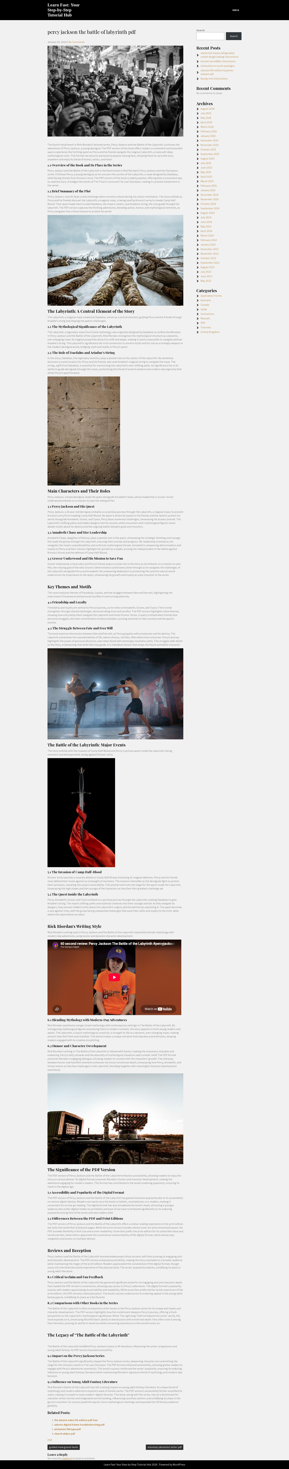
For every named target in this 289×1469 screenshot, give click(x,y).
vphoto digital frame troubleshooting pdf (79, 1424)
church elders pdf (64, 1433)
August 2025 (208, 158)
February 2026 (209, 131)
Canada (205, 305)
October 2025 (208, 149)
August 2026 (208, 109)
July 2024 (206, 217)
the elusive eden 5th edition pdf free (76, 1420)
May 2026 (206, 118)
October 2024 (208, 204)
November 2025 (210, 145)
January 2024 (208, 244)
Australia (206, 300)
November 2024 (210, 199)
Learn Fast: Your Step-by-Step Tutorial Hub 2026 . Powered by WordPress (144, 1464)
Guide (204, 309)
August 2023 (208, 267)
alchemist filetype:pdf (67, 1429)
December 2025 (209, 140)
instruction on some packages (218, 66)
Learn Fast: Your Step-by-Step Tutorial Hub (63, 10)
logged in (67, 1458)
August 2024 (208, 213)
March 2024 (207, 235)
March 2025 (207, 181)
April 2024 (206, 231)
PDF (49, 1440)
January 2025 (208, 190)
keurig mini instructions (214, 78)
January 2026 (208, 136)
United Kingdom (210, 332)
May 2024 (206, 226)
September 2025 (210, 154)
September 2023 (210, 262)
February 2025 (209, 185)
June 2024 (206, 222)
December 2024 (209, 195)
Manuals (205, 318)
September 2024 (210, 208)
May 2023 (206, 281)
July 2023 (206, 272)
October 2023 (208, 258)
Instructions (207, 314)
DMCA (235, 10)
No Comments (76, 42)
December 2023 (209, 249)
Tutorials (206, 327)
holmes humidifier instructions (218, 61)
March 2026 (207, 127)
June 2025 (206, 167)
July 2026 (206, 113)
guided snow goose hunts (63, 1447)
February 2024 (209, 240)
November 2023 (210, 253)
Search (200, 30)
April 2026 (206, 122)
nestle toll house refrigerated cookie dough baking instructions (219, 55)
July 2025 (206, 163)
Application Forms (211, 295)
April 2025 (206, 176)
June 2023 (206, 276)
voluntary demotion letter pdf (165, 1447)
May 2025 (206, 172)
